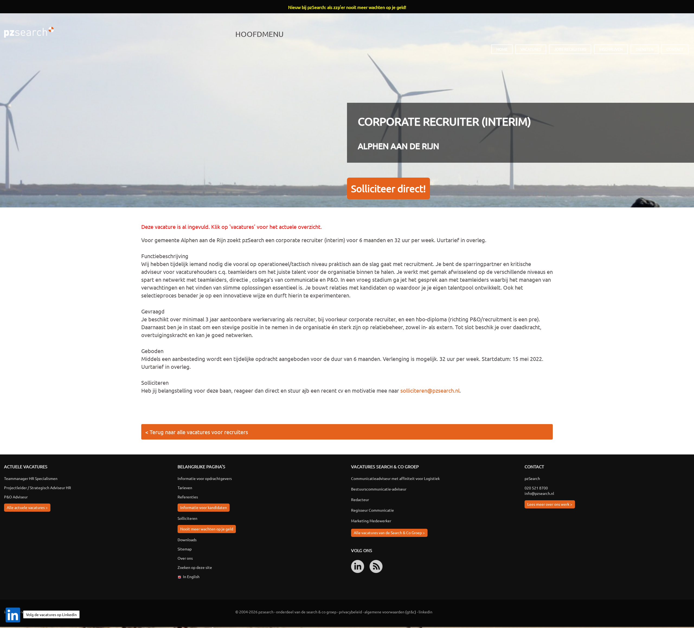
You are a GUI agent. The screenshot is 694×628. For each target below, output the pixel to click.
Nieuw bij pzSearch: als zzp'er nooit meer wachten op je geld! (347, 7)
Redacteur (360, 499)
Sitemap (185, 548)
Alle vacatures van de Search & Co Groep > (389, 532)
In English (191, 576)
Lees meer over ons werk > (549, 504)
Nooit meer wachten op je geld (206, 528)
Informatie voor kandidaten (203, 507)
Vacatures (530, 49)
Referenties (188, 496)
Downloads (187, 539)
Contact (674, 49)
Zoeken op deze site (195, 567)
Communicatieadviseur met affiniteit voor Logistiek (395, 478)
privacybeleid (350, 611)
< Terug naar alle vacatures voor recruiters (196, 431)
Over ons (185, 558)
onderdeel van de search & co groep (306, 611)
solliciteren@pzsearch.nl (430, 390)
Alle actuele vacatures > (27, 507)
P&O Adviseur (16, 496)
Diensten (644, 49)
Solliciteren (187, 518)
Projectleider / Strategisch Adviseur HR (37, 487)
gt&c (411, 611)
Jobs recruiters (570, 49)
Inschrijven (611, 49)
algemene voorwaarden (384, 611)
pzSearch (29, 32)
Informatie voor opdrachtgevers (205, 478)
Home (501, 49)
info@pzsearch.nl (539, 493)
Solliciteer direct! (388, 188)
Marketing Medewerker (371, 520)
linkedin (425, 611)
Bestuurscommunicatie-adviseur (378, 488)
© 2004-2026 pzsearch (254, 611)
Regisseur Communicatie (372, 510)
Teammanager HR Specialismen (30, 478)
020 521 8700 (536, 487)
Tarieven (185, 487)
